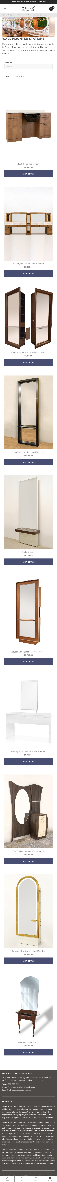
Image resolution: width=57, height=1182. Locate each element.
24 (17, 76)
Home (4, 15)
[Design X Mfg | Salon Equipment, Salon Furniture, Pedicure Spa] (29, 8)
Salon (12, 15)
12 (11, 76)
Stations (21, 15)
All (22, 76)
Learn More (42, 1)
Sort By (8, 62)
